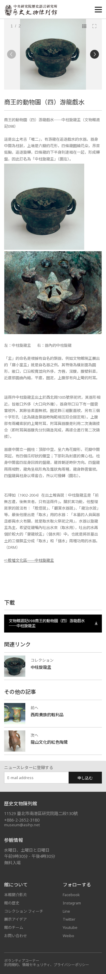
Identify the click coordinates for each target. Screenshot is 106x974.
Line (66, 911)
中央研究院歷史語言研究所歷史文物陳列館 (30, 10)
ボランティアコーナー (21, 960)
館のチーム (13, 927)
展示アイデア (15, 919)
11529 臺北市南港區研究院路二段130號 (41, 813)
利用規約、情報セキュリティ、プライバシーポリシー (46, 964)
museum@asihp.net (22, 824)
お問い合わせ (15, 935)
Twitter (69, 919)
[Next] (94, 54)
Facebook (71, 894)
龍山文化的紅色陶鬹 (49, 742)
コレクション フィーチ (23, 911)
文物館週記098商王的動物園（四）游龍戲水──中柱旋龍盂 (47, 623)
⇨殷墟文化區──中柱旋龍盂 (29, 560)
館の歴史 (11, 903)
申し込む (85, 778)
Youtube (70, 927)
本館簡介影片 (15, 894)
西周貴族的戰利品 (47, 714)
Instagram (72, 903)
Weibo (68, 935)
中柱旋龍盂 (41, 667)
